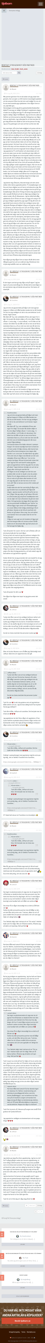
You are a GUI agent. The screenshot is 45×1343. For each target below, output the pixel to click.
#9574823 (39, 279)
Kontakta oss (31, 1332)
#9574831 (39, 648)
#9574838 (39, 740)
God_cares (24, 69)
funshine (15, 300)
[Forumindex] (4, 10)
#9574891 (39, 973)
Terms (23, 1332)
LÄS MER (22, 1244)
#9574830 (39, 614)
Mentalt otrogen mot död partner (18, 65)
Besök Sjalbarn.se (22, 1320)
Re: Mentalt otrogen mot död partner (26, 271)
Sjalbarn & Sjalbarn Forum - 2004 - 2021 (22, 1337)
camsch (14, 884)
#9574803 (39, 93)
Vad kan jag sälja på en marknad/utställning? (23, 1232)
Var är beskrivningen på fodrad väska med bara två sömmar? (24, 1253)
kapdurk (14, 773)
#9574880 (39, 889)
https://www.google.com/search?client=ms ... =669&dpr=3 (22, 762)
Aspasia (14, 937)
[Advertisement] (22, 36)
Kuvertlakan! (24, 1275)
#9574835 (39, 669)
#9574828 (39, 409)
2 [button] (38, 1211)
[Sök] (19, 72)
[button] (41, 1211)
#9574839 (39, 777)
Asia (12, 69)
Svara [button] (6, 79)
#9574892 (39, 1136)
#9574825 (39, 305)
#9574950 (39, 1155)
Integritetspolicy (14, 1332)
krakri (17, 69)
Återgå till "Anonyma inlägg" (12, 1218)
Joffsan (14, 610)
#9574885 (39, 941)
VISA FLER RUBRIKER (22, 1296)
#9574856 (39, 830)
